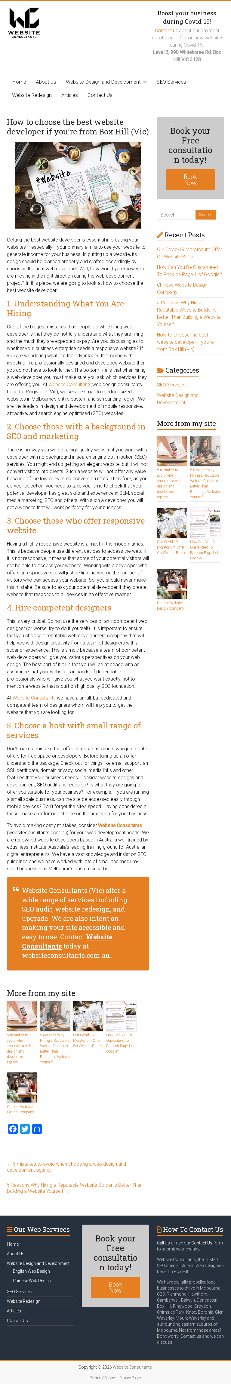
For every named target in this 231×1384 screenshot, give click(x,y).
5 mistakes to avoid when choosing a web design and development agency (19, 1048)
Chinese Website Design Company (20, 1109)
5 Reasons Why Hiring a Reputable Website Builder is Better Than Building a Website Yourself (54, 1048)
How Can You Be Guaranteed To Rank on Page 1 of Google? (120, 1043)
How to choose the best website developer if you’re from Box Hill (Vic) (185, 342)
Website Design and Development (103, 82)
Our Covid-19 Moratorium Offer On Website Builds (87, 1040)
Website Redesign (32, 95)
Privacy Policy (130, 1378)
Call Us (163, 1243)
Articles (69, 95)
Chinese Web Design (32, 1280)
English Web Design (31, 1271)
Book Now (190, 179)
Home (19, 82)
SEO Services (171, 82)
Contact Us (100, 95)
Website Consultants (69, 384)
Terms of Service (103, 1378)
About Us (46, 82)
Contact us (166, 30)
